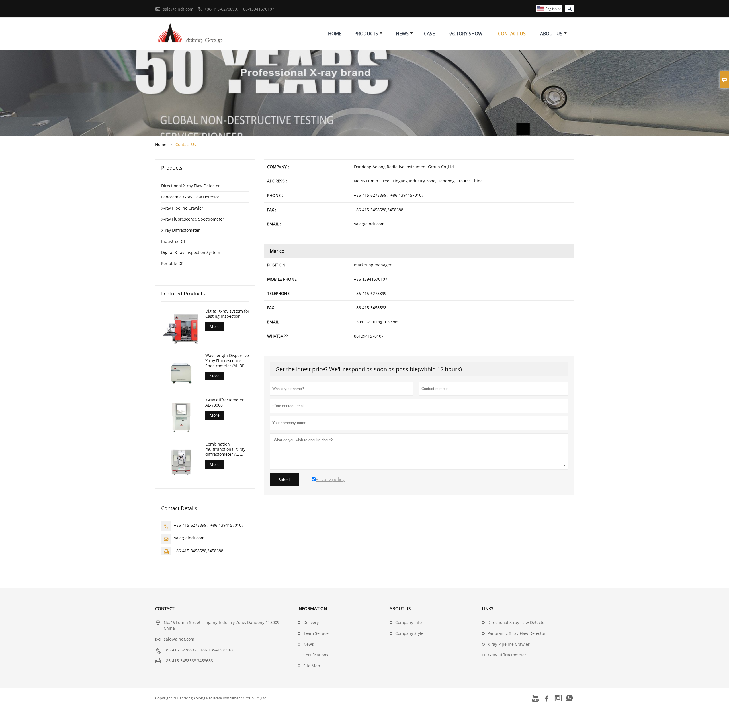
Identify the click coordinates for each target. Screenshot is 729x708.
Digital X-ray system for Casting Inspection (227, 314)
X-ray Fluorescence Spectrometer (192, 219)
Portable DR (172, 263)
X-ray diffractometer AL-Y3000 (224, 402)
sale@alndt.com (178, 9)
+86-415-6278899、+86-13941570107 (239, 9)
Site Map (311, 665)
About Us (551, 33)
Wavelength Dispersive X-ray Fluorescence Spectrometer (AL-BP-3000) (227, 360)
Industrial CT (173, 241)
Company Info (408, 622)
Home (334, 33)
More (215, 326)
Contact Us (512, 33)
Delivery (311, 622)
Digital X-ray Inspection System (190, 252)
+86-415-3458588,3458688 (198, 550)
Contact (164, 608)
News (402, 33)
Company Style (409, 633)
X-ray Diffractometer (180, 230)
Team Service (316, 633)
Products (366, 33)
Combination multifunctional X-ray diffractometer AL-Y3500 (225, 449)
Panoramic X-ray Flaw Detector (190, 197)
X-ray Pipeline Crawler (182, 208)
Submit (284, 479)
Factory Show (465, 33)
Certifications (315, 655)
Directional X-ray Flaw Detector (190, 185)
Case (429, 33)
